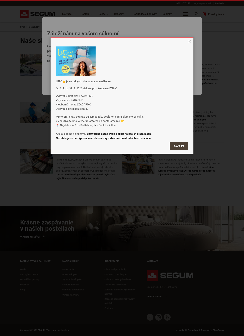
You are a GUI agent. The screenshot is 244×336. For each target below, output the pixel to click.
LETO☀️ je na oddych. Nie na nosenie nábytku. (83, 81)
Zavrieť (179, 146)
